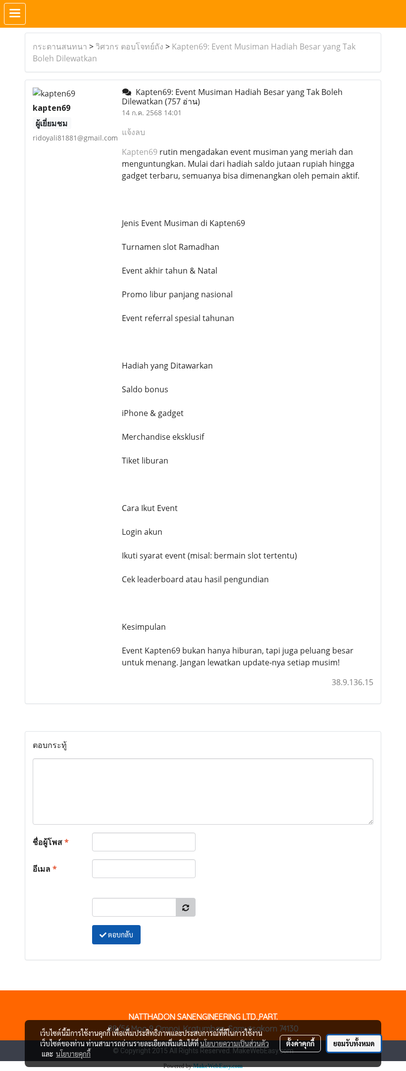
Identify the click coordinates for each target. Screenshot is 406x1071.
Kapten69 (140, 151)
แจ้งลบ (133, 132)
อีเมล (45, 868)
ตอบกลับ (119, 934)
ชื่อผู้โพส (51, 842)
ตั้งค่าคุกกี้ (300, 1043)
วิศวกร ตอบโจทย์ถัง (129, 46)
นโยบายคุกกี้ (73, 1053)
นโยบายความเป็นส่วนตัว (234, 1043)
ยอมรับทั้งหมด (354, 1043)
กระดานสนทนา (60, 46)
